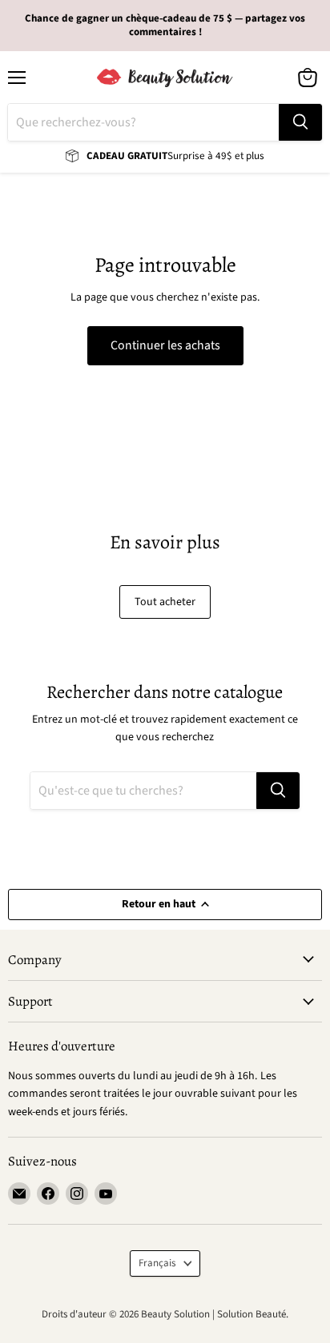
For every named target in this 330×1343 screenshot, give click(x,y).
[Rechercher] (300, 122)
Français (157, 1263)
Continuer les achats (165, 345)
